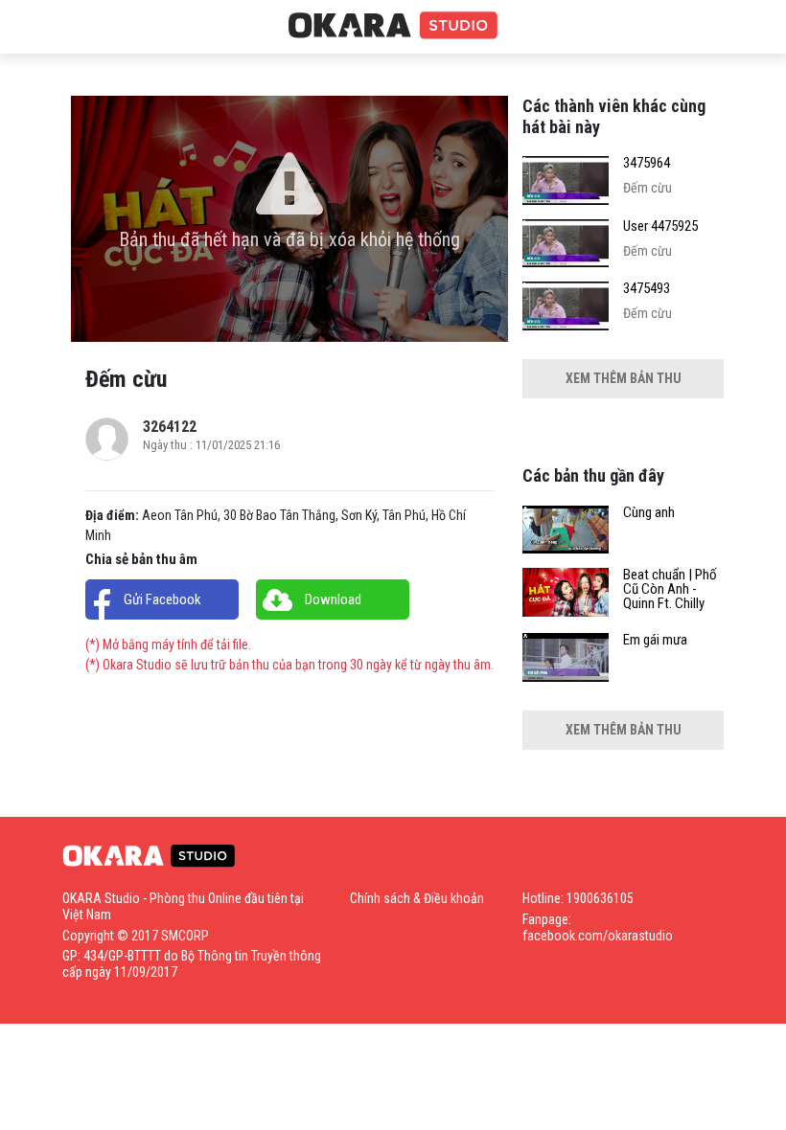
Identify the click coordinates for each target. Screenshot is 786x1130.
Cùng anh (649, 513)
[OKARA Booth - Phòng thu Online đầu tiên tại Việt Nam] (393, 26)
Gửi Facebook (162, 599)
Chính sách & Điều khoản (417, 898)
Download (333, 599)
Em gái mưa (655, 640)
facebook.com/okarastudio (597, 935)
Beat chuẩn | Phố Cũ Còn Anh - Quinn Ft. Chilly (670, 589)
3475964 (646, 163)
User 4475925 (660, 226)
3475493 (646, 289)
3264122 (169, 427)
